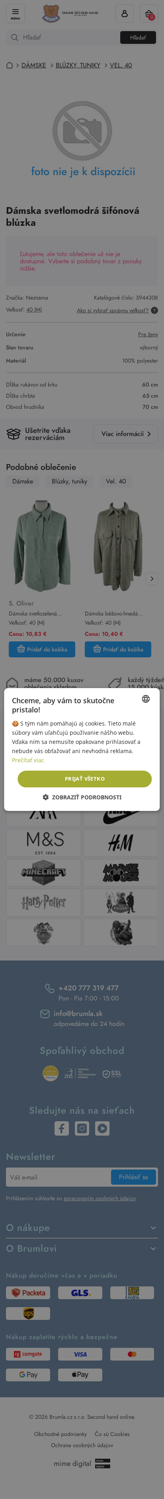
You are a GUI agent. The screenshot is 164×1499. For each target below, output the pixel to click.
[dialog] (82, 749)
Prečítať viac (28, 760)
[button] (82, 797)
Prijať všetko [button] (85, 778)
